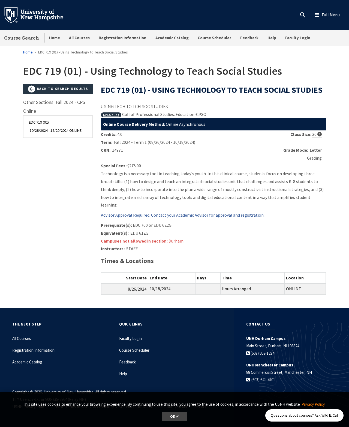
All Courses (79, 37)
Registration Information (122, 37)
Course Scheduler (214, 37)
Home (54, 37)
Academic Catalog (172, 37)
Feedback (249, 37)
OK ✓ (174, 416)
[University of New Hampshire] (38, 14)
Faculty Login (297, 37)
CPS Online (111, 115)
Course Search (21, 38)
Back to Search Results (61, 88)
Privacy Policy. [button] (313, 404)
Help (271, 37)
